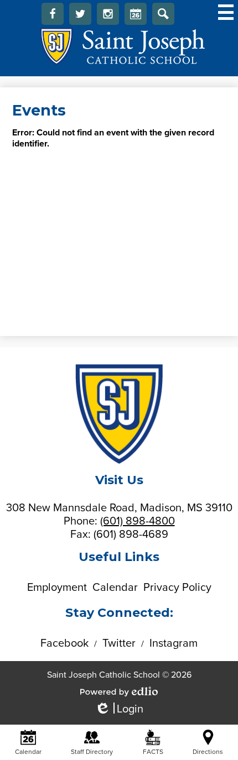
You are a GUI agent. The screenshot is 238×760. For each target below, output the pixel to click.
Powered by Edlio (119, 691)
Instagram (108, 14)
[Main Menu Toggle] (226, 12)
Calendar (136, 14)
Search (163, 14)
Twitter (80, 14)
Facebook (53, 14)
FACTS (153, 752)
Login (119, 709)
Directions (208, 752)
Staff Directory (92, 752)
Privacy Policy (177, 587)
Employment (57, 587)
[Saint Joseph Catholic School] (119, 46)
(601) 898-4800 (137, 521)
